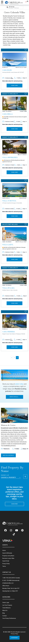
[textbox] (11, 477)
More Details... (14, 396)
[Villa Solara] (14, 277)
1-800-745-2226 (6, 578)
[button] (4, 59)
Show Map (14, 637)
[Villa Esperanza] (14, 147)
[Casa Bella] (14, 103)
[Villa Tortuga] (14, 190)
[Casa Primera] (14, 321)
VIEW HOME (14, 85)
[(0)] (26, 2)
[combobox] (11, 477)
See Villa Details (8, 455)
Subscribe (14, 503)
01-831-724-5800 (7, 580)
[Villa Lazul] (14, 234)
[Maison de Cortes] (14, 415)
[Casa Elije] (14, 59)
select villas (19, 384)
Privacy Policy (14, 634)
